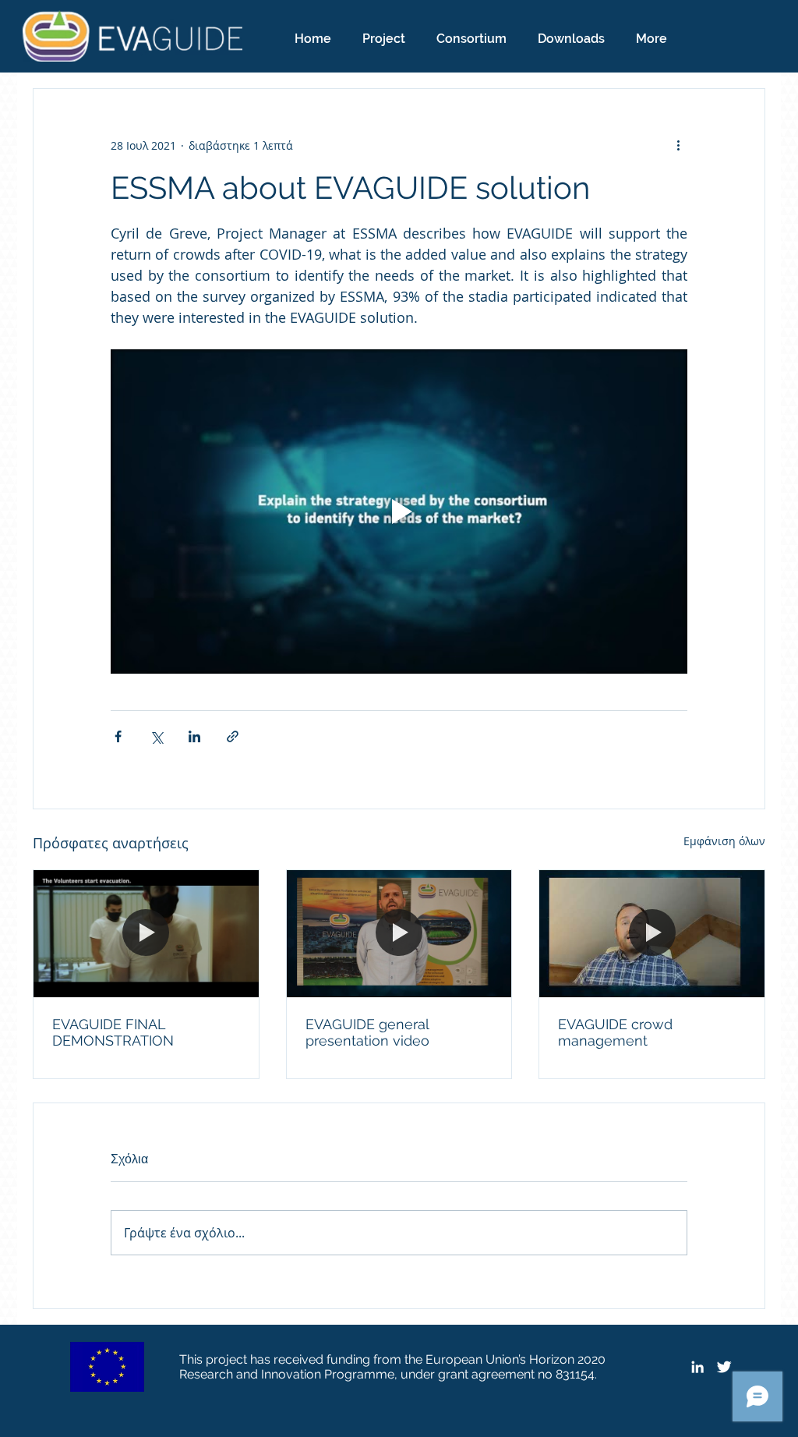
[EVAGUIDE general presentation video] (399, 933)
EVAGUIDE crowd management (615, 1032)
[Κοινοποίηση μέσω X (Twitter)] (156, 736)
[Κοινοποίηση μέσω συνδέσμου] (232, 736)
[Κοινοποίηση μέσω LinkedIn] (194, 736)
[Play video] (399, 511)
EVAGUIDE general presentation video (367, 1032)
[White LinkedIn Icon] (697, 1366)
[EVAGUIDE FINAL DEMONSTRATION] (146, 933)
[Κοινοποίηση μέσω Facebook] (118, 736)
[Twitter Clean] (724, 1366)
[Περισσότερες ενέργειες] (678, 145)
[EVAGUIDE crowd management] (651, 933)
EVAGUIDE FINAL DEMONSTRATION (113, 1032)
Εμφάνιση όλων (724, 841)
